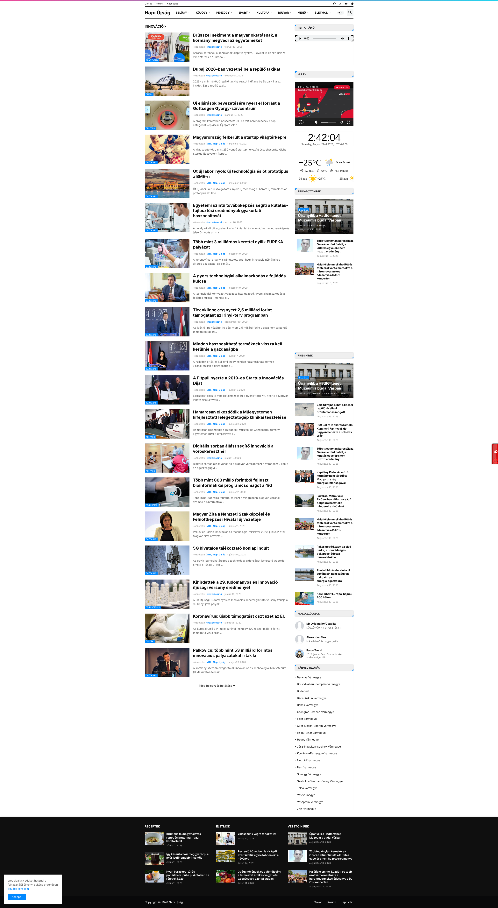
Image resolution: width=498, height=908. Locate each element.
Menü (302, 12)
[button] (340, 13)
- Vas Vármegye (305, 795)
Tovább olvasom (18, 888)
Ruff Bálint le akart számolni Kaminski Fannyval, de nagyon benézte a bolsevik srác (335, 430)
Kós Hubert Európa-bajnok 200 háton (334, 595)
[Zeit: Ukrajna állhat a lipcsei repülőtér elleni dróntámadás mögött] (304, 409)
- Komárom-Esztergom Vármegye (316, 753)
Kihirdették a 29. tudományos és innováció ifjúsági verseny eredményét (235, 585)
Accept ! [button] (17, 896)
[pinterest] (352, 3)
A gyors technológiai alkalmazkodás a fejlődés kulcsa (239, 278)
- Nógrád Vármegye (307, 760)
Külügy (201, 12)
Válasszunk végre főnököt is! (257, 833)
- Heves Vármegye (307, 739)
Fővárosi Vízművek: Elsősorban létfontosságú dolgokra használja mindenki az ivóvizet (334, 501)
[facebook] (334, 3)
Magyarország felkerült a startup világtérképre (240, 137)
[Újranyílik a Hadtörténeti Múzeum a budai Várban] (297, 838)
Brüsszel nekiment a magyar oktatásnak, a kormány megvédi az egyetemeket (235, 38)
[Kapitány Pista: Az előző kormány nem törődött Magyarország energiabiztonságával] (304, 476)
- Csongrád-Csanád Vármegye (314, 712)
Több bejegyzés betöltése (215, 685)
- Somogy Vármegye (308, 774)
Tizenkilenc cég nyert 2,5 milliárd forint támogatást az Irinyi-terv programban (232, 312)
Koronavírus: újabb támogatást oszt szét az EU (239, 616)
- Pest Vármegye (305, 767)
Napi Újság (157, 13)
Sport (243, 12)
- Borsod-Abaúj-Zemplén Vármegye (317, 684)
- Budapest (302, 691)
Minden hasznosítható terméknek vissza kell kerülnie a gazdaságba (237, 346)
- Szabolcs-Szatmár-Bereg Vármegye (319, 781)
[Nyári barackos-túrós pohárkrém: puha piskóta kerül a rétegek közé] (154, 876)
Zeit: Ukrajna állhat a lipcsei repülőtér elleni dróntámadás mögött (335, 408)
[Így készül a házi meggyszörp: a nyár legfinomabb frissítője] (154, 858)
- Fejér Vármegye (306, 718)
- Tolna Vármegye (306, 788)
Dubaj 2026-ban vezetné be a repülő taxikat (236, 69)
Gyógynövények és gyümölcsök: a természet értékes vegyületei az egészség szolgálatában (259, 875)
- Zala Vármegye (305, 808)
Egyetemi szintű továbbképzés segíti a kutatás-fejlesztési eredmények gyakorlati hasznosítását (240, 210)
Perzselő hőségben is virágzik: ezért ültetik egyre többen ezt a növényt (258, 855)
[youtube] (346, 3)
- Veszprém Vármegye (309, 802)
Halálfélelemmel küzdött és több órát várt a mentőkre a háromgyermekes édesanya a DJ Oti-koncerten (334, 271)
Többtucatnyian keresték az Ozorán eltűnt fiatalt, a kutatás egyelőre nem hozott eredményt (335, 246)
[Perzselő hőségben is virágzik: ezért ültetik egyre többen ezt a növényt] (225, 856)
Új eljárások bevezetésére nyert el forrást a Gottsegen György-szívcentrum (236, 106)
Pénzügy (223, 12)
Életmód (321, 12)
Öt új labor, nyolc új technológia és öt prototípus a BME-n (240, 174)
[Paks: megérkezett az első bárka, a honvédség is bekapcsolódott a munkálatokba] (304, 551)
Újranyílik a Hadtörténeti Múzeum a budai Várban (325, 835)
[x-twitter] (340, 3)
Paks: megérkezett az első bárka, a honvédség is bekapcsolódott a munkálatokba (334, 552)
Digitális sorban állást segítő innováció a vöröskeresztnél (233, 449)
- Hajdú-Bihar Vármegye (310, 732)
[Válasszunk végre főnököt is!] (225, 838)
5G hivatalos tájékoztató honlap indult (231, 548)
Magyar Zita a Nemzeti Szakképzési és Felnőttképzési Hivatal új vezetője (231, 517)
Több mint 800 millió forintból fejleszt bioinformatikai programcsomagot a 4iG (232, 483)
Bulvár (283, 12)
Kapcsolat (172, 3)
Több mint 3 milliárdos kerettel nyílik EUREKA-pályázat (239, 244)
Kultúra (263, 12)
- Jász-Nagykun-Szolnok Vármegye (318, 746)
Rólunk (159, 3)
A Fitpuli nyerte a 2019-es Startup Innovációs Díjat (238, 381)
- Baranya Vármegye (308, 677)
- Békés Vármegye (306, 705)
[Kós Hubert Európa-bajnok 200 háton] (304, 598)
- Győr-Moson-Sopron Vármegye (315, 725)
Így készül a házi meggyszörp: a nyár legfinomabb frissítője (187, 855)
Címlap (148, 3)
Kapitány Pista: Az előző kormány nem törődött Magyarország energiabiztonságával (333, 477)
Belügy (181, 12)
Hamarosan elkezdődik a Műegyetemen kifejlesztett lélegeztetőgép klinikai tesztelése (239, 415)
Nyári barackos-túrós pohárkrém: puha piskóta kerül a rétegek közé (187, 875)
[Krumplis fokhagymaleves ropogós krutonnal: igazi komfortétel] (154, 838)
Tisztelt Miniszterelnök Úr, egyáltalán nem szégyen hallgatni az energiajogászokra (334, 575)
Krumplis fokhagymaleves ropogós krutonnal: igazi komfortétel (183, 837)
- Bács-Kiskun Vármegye (310, 698)
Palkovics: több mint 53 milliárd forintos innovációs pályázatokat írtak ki (233, 653)
